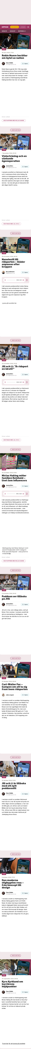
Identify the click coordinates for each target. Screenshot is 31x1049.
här (10, 553)
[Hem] (5, 27)
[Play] (5, 280)
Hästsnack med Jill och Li (11, 223)
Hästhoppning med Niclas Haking (13, 120)
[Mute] (23, 280)
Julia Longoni (10, 695)
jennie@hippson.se (11, 167)
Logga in (22, 27)
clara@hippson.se (11, 64)
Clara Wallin (9, 62)
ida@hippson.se (10, 273)
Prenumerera (14, 27)
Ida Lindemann (10, 271)
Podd (4, 49)
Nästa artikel (16, 130)
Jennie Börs (9, 166)
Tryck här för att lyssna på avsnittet (13, 1043)
